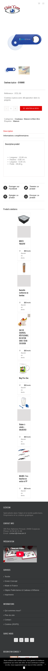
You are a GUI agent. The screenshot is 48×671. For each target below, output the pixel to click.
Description (8, 131)
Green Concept (11, 581)
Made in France (11, 586)
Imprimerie (9, 595)
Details (27, 251)
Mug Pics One (23, 378)
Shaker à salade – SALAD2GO (22, 427)
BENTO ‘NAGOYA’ (22, 242)
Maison (16, 121)
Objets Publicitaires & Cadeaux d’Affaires (22, 590)
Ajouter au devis (32, 108)
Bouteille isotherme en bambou (23, 293)
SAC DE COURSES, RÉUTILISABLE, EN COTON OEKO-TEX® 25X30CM (24, 337)
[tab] (24, 131)
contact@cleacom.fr (17, 533)
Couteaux (19, 119)
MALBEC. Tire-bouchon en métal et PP (24, 479)
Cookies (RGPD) (12, 624)
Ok (24, 668)
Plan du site (10, 615)
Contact (8, 620)
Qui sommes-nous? (13, 611)
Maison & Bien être (32, 119)
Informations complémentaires (16, 136)
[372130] (24, 42)
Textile (7, 577)
